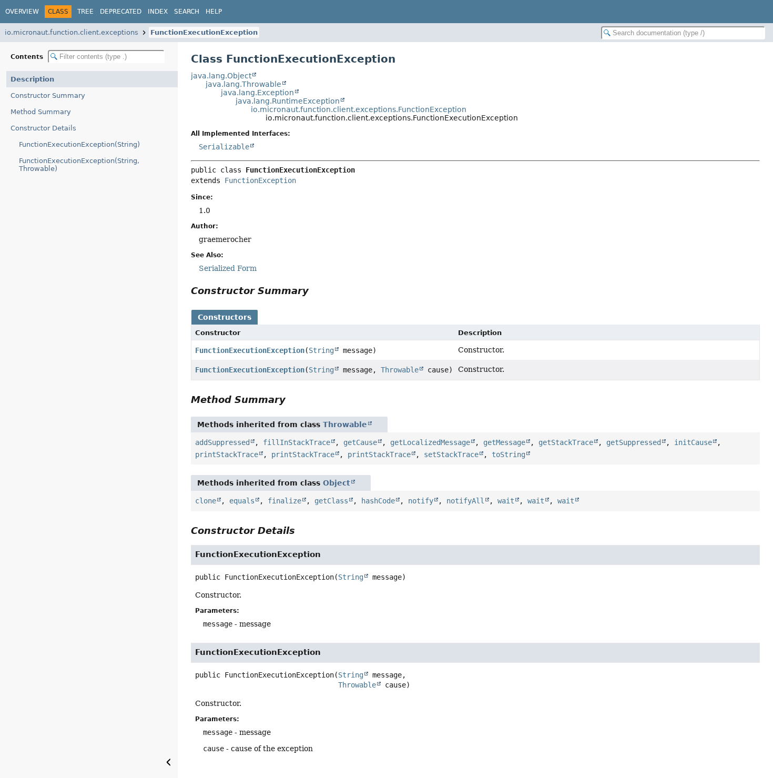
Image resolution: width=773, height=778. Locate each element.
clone (205, 501)
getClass (331, 501)
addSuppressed (222, 442)
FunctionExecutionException (204, 32)
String (321, 350)
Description (32, 79)
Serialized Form (228, 268)
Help (214, 11)
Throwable (400, 370)
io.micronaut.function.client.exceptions (71, 32)
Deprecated (120, 11)
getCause (360, 442)
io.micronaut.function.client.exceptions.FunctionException (358, 109)
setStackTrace (451, 454)
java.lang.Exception (257, 92)
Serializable (224, 147)
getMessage (504, 442)
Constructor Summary (48, 95)
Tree (85, 11)
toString (508, 454)
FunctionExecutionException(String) (79, 144)
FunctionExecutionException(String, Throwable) (79, 165)
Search (186, 11)
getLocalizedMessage (430, 442)
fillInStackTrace (296, 442)
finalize (284, 501)
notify (420, 501)
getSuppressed (633, 442)
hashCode (378, 501)
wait (505, 501)
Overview (22, 11)
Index (158, 11)
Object (336, 483)
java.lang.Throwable (243, 84)
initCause (693, 442)
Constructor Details (43, 128)
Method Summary (41, 112)
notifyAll (465, 501)
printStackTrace (226, 454)
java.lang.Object (221, 76)
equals (242, 501)
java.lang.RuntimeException (288, 101)
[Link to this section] (316, 290)
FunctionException (260, 180)
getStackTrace (565, 442)
